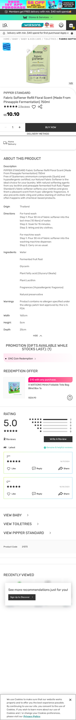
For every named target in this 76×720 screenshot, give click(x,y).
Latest (12, 447)
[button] (71, 25)
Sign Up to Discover (20, 597)
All (5, 447)
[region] (38, 707)
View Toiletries (18, 524)
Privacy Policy (32, 716)
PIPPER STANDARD (17, 93)
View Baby (13, 515)
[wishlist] (33, 106)
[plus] (19, 127)
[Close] (70, 700)
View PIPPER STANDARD (24, 533)
